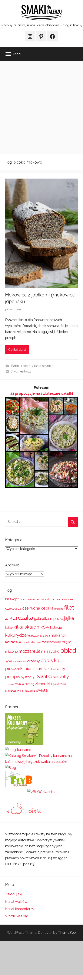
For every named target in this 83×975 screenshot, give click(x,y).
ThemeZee (67, 933)
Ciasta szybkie (42, 366)
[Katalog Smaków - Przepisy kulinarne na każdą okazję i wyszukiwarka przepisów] (41, 762)
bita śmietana (27, 599)
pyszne (26, 677)
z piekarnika (58, 684)
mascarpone (51, 642)
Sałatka (44, 676)
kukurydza (16, 635)
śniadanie (28, 690)
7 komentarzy (21, 371)
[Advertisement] (41, 107)
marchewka (13, 642)
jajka (69, 618)
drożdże (58, 608)
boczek (40, 599)
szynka (19, 684)
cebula (49, 599)
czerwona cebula (37, 608)
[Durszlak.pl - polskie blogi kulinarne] (18, 750)
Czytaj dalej (17, 350)
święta (42, 690)
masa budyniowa (31, 642)
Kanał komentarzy (19, 909)
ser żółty (61, 676)
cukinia (67, 599)
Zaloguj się (13, 894)
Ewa (17, 309)
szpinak (9, 684)
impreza (56, 618)
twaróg (29, 684)
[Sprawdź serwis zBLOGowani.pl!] (41, 792)
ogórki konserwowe (15, 661)
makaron (59, 635)
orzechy (33, 661)
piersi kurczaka (38, 668)
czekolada (13, 608)
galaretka (41, 619)
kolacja (56, 627)
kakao (9, 627)
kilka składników (31, 627)
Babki (15, 366)
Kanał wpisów (16, 902)
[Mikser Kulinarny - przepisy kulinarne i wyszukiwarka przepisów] (24, 744)
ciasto (58, 599)
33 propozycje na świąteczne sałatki (41, 393)
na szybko (50, 651)
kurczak (33, 636)
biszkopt (12, 599)
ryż (34, 677)
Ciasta (25, 366)
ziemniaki (42, 684)
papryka (49, 660)
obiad (68, 650)
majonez (45, 636)
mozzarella (29, 651)
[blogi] (11, 768)
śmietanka (13, 690)
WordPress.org (16, 916)
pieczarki (14, 668)
